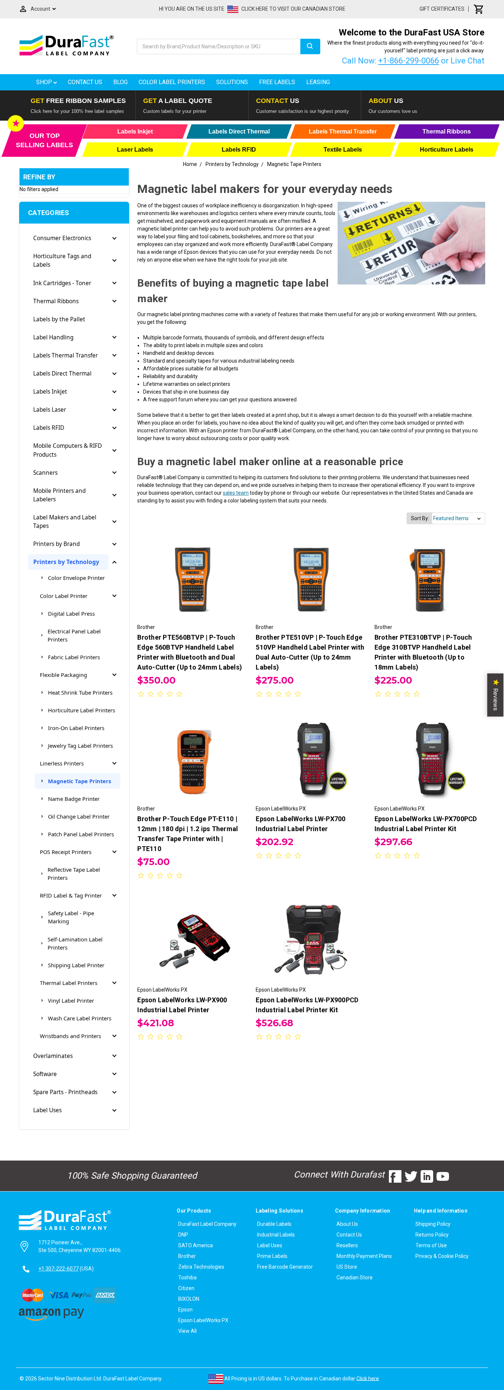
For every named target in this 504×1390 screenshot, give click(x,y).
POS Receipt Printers (66, 851)
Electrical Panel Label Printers (74, 635)
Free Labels (277, 82)
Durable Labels (274, 1224)
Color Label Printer (63, 595)
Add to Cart (192, 584)
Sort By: (420, 518)
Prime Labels (272, 1256)
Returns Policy (432, 1235)
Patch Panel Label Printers (81, 834)
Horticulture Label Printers (81, 710)
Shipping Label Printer (76, 965)
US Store (346, 1267)
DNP (183, 1235)
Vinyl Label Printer (71, 1000)
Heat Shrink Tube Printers (80, 692)
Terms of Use (431, 1245)
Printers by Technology (66, 562)
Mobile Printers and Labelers (59, 495)
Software (45, 1074)
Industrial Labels (276, 1235)
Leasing (318, 82)
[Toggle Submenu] (114, 238)
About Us (347, 1224)
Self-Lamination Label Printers (75, 943)
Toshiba (187, 1277)
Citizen (186, 1288)
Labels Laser (49, 410)
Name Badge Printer (74, 798)
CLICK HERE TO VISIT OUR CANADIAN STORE (293, 9)
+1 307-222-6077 (58, 1269)
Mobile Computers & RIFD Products (67, 450)
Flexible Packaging (63, 674)
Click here (367, 1378)
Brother (187, 1256)
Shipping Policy (433, 1224)
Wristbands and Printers (70, 1036)
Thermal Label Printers (68, 982)
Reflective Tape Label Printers (74, 873)
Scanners (45, 473)
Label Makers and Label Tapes (64, 522)
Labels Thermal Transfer (65, 355)
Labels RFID (48, 428)
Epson (185, 1310)
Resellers (347, 1245)
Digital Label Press (71, 613)
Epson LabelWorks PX (203, 1320)
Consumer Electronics (62, 238)
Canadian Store (354, 1277)
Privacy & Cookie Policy (442, 1256)
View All (187, 1331)
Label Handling (53, 337)
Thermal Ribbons (56, 301)
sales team (236, 493)
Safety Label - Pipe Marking (71, 917)
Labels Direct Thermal (62, 373)
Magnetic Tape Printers (79, 781)
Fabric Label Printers (74, 657)
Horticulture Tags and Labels (62, 260)
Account (40, 9)
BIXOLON (188, 1299)
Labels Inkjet (50, 391)
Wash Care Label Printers (79, 1018)
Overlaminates (53, 1056)
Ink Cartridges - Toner (62, 283)
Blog (120, 82)
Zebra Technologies (201, 1267)
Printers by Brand (56, 544)
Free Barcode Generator (285, 1267)
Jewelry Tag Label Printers (80, 745)
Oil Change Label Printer (79, 816)
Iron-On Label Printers (76, 728)
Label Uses (47, 1110)
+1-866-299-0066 (408, 60)
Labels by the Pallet (59, 319)
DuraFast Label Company (207, 1224)
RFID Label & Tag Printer (71, 895)
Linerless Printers (62, 763)
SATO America (195, 1245)
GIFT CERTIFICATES (442, 9)
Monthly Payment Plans (364, 1256)
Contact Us (85, 82)
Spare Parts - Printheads (65, 1092)
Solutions (232, 82)
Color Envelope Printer (76, 577)
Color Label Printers (172, 82)
